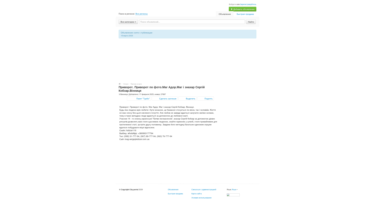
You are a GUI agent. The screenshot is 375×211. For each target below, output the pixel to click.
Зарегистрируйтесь (248, 4)
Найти (251, 21)
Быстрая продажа (245, 13)
